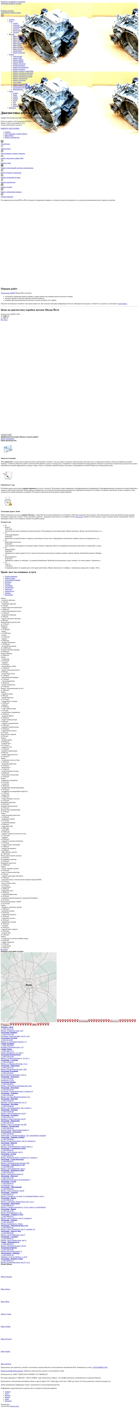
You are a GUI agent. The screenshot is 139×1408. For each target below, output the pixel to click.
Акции (15, 23)
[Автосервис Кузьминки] (78, 1022)
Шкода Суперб (18, 40)
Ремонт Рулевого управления (11, 173)
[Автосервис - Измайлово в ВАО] (135, 1022)
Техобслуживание (7, 197)
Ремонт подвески (19, 69)
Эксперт (16, 32)
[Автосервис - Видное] (23, 1025)
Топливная (8, 585)
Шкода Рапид (17, 38)
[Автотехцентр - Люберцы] (46, 1025)
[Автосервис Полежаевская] (70, 1022)
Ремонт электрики (19, 80)
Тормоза (8, 593)
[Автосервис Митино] (89, 1022)
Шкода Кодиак (18, 41)
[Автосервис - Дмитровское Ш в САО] (31, 1025)
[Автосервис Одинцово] (60, 1022)
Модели (11, 34)
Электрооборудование (12, 580)
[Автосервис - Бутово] (128, 1022)
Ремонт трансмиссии (20, 78)
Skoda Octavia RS (19, 53)
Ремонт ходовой (6, 187)
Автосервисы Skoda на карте (11, 12)
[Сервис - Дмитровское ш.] (41, 1025)
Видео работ (17, 30)
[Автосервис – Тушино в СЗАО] (26, 1025)
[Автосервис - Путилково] (92, 1022)
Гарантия (16, 25)
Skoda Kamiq (17, 51)
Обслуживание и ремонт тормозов (13, 153)
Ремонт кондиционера (20, 67)
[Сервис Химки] (68, 1022)
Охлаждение (9, 587)
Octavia (15, 93)
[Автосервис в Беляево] (63, 1022)
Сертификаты (18, 27)
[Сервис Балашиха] (65, 1022)
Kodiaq (15, 98)
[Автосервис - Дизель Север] (34, 1025)
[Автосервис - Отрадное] (101, 1022)
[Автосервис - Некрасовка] (75, 1022)
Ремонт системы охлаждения (23, 73)
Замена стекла (6, 149)
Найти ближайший (7, 439)
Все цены (4, 320)
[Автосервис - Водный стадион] (48, 1025)
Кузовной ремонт (19, 65)
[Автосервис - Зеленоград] (83, 1022)
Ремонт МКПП (18, 62)
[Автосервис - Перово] (18, 1025)
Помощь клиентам (7, 11)
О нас (11, 21)
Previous (4, 435)
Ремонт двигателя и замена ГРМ (12, 158)
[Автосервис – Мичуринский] (13, 1025)
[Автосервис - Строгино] (73, 1022)
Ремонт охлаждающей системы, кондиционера (17, 168)
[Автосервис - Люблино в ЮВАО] (120, 1022)
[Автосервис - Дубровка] (94, 1022)
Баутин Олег (14, 1406)
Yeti (14, 102)
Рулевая (7, 584)
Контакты (12, 108)
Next (9, 435)
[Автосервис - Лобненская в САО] (132, 1022)
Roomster (16, 106)
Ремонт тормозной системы (22, 76)
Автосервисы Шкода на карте (11, 3)
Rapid (15, 95)
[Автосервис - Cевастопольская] (130, 1022)
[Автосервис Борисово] (43, 1025)
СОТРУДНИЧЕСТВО (100, 1367)
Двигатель (8, 589)
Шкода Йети (17, 45)
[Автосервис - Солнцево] (38, 1025)
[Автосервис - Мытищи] (96, 1022)
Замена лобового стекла (21, 86)
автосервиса (123, 304)
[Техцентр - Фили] (58, 1022)
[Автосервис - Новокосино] (106, 1022)
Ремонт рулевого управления (23, 71)
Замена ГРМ (17, 58)
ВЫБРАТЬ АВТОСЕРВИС (10, 128)
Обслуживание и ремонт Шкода (16, 134)
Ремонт (11, 54)
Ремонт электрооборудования (11, 192)
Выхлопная (9, 595)
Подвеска (8, 582)
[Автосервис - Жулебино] (99, 1022)
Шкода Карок (17, 43)
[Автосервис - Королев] (123, 1022)
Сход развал (17, 82)
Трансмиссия (9, 591)
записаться (79, 517)
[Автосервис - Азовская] (16, 1025)
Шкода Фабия (18, 47)
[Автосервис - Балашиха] (104, 1022)
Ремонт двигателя (19, 64)
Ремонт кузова (6, 163)
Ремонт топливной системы (22, 75)
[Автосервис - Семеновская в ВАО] (125, 1022)
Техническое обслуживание (22, 87)
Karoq (15, 100)
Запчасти (16, 29)
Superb (15, 97)
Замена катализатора (20, 84)
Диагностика (17, 56)
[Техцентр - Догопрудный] (109, 1022)
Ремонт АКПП (18, 60)
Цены (11, 91)
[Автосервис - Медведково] (21, 1025)
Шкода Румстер (18, 49)
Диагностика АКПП (8, 293)
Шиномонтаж (18, 89)
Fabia (15, 104)
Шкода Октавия (18, 36)
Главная (11, 19)
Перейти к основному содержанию (13, 2)
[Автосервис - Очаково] (28, 1025)
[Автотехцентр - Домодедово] (114, 1022)
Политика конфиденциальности (12, 1371)
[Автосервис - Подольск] (5, 1025)
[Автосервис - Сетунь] (11, 1025)
